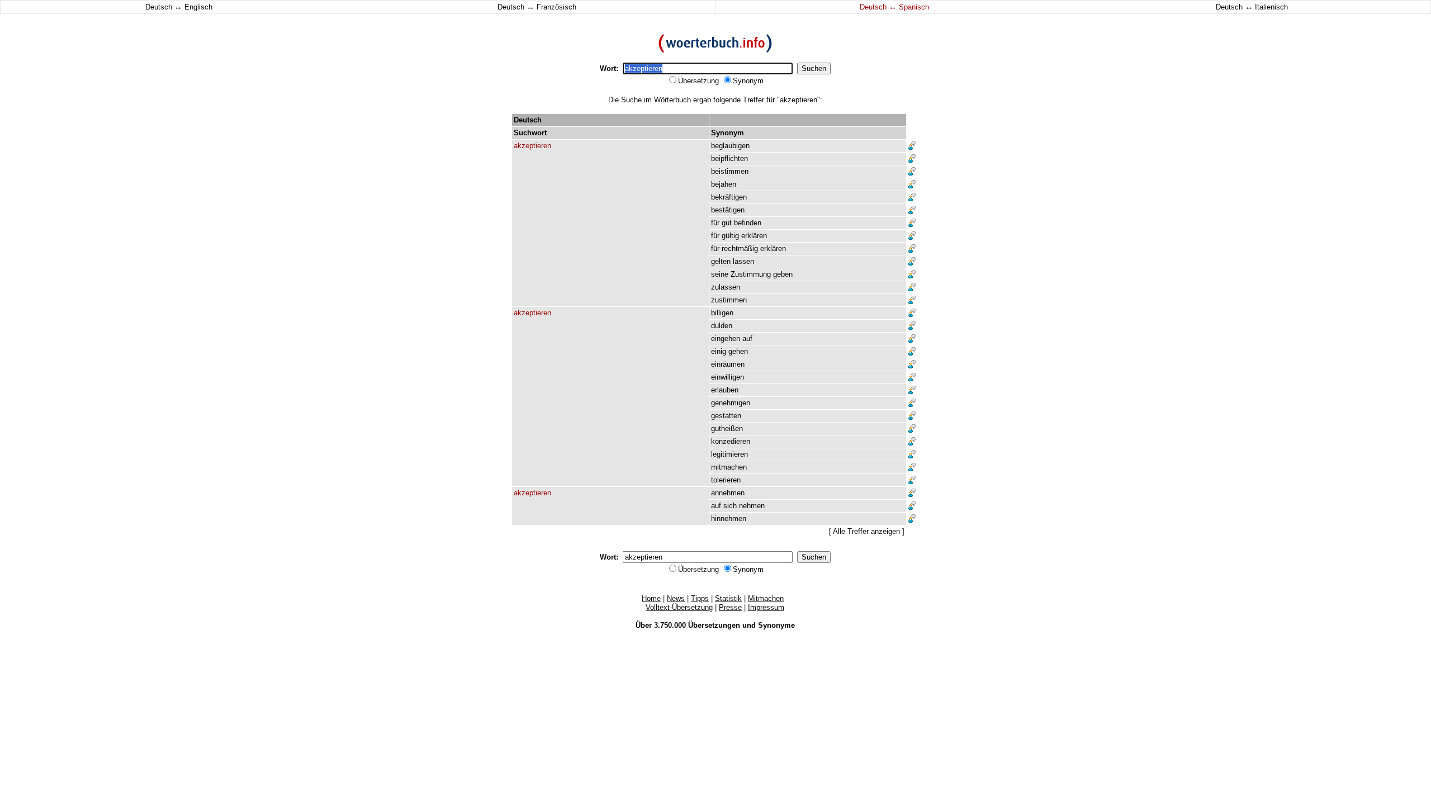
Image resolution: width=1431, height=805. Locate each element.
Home (651, 598)
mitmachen (729, 467)
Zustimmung (751, 274)
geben (783, 274)
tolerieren (726, 480)
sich (730, 505)
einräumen (728, 364)
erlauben (724, 390)
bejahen (723, 184)
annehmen (728, 493)
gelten (721, 261)
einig (718, 351)
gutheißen (727, 428)
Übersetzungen (714, 625)
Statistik (728, 598)
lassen (743, 261)
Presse (730, 607)
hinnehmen (728, 518)
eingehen (725, 338)
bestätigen (728, 210)
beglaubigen (730, 145)
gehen (738, 351)
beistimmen (729, 171)
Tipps (700, 598)
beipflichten (729, 158)
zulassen (725, 287)
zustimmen (729, 300)
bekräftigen (729, 197)
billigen (722, 313)
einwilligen (727, 377)
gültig (730, 235)
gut (727, 223)
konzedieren (730, 441)
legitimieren (729, 454)
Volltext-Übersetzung (679, 607)
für (715, 223)
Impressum (766, 607)
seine (719, 274)
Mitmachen (766, 598)
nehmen (752, 505)
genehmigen (730, 403)
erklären (754, 235)
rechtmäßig (740, 248)
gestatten (726, 415)
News (676, 598)
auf (747, 338)
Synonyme (776, 625)
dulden (721, 325)
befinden (747, 223)
